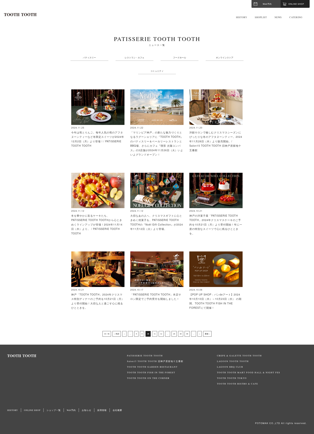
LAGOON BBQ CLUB (230, 366)
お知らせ (86, 410)
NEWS (278, 17)
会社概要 (117, 410)
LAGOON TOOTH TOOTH (233, 361)
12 (161, 334)
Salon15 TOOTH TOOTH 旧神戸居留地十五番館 (155, 361)
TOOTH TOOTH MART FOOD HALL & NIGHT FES (248, 372)
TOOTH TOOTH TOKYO (232, 378)
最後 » (207, 334)
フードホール (179, 57)
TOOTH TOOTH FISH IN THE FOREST (151, 372)
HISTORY (241, 17)
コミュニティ (157, 70)
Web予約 (267, 3)
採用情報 (102, 410)
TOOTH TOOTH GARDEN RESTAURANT (152, 366)
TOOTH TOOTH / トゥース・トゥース (20, 14)
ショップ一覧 (54, 410)
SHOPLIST (261, 17)
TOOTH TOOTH (67, 355)
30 (181, 334)
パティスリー (89, 57)
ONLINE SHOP (32, 410)
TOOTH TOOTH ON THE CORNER (148, 378)
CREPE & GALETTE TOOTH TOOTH (239, 355)
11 (155, 334)
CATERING (295, 17)
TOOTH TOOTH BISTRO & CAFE (237, 383)
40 (187, 334)
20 (174, 334)
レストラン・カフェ (134, 57)
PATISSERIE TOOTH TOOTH (145, 355)
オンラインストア (224, 57)
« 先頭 (116, 334)
